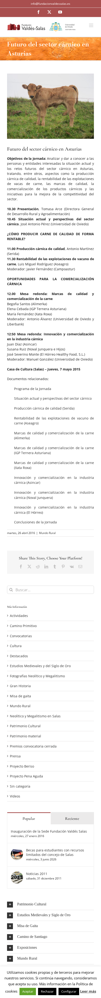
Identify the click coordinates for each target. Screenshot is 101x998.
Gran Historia (20, 686)
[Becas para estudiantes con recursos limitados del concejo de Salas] (17, 850)
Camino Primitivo (23, 626)
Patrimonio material (25, 736)
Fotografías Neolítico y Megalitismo (37, 676)
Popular (29, 818)
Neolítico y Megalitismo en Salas (35, 716)
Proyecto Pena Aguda (26, 776)
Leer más (88, 991)
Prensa (15, 756)
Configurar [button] (68, 991)
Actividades (19, 615)
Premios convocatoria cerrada (33, 746)
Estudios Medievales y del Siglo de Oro (40, 666)
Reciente (72, 818)
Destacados (19, 656)
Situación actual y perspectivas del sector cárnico (53, 398)
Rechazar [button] (47, 991)
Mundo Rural (47, 533)
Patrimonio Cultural (25, 726)
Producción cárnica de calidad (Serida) (44, 408)
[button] (50, 904)
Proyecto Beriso (22, 766)
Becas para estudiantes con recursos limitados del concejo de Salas (55, 852)
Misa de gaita (20, 696)
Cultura (16, 646)
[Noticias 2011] (17, 874)
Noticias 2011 (36, 873)
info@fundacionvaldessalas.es (50, 4)
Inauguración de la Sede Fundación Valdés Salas (49, 831)
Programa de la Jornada (32, 388)
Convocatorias (21, 636)
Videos (15, 796)
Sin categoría (20, 786)
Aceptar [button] (27, 991)
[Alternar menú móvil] (91, 25)
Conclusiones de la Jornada (35, 522)
